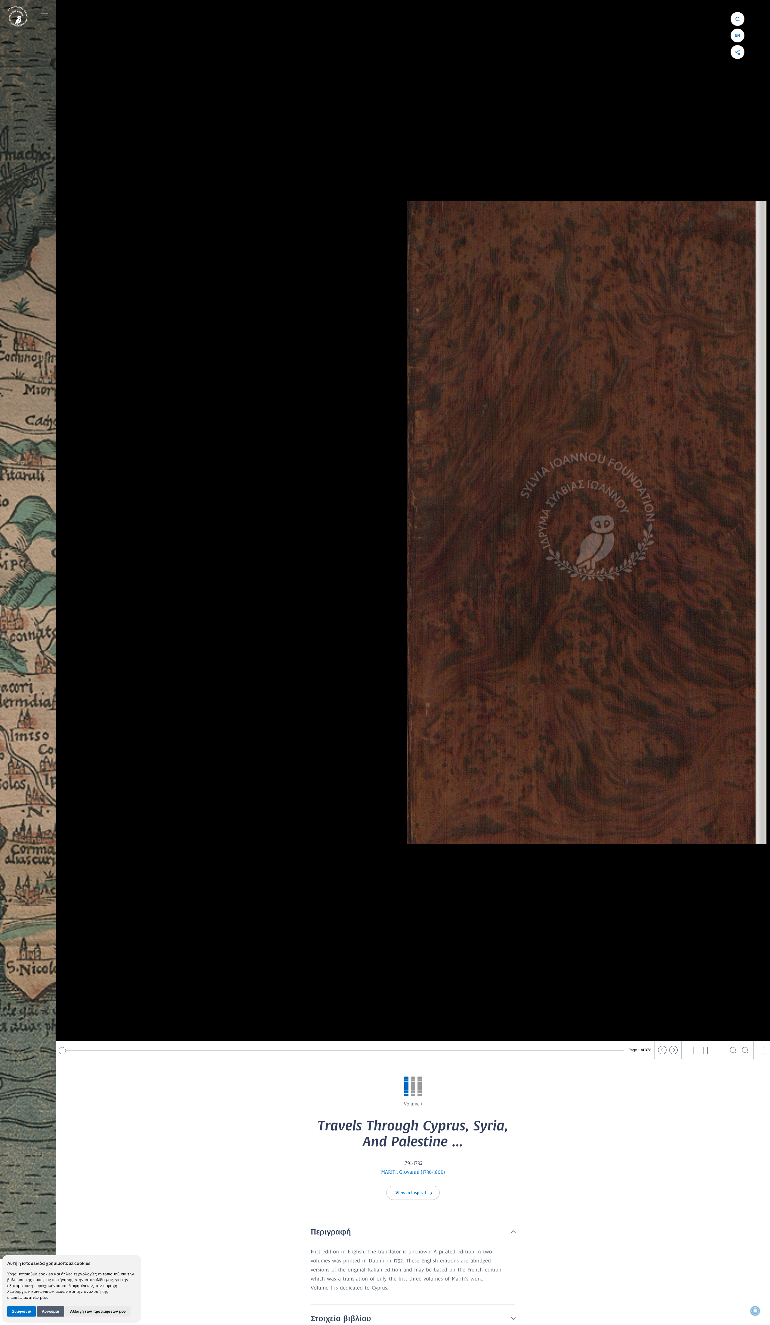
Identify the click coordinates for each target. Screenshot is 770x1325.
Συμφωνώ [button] (21, 1311)
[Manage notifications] (755, 1311)
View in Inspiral (411, 1193)
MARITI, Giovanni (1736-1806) (413, 1172)
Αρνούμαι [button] (50, 1311)
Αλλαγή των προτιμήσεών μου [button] (98, 1311)
